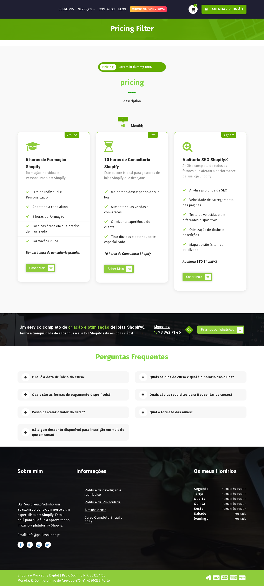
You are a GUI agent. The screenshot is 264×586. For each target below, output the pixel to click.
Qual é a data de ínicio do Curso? (59, 377)
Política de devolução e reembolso (103, 492)
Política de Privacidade (103, 502)
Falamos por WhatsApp (218, 330)
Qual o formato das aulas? (171, 412)
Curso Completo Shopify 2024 (103, 520)
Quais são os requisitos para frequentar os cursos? (191, 395)
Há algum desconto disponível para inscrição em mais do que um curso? (78, 432)
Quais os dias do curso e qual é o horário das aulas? (192, 377)
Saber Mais (37, 268)
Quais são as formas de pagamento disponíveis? (71, 395)
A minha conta (95, 510)
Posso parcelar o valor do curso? (58, 412)
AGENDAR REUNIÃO (227, 9)
